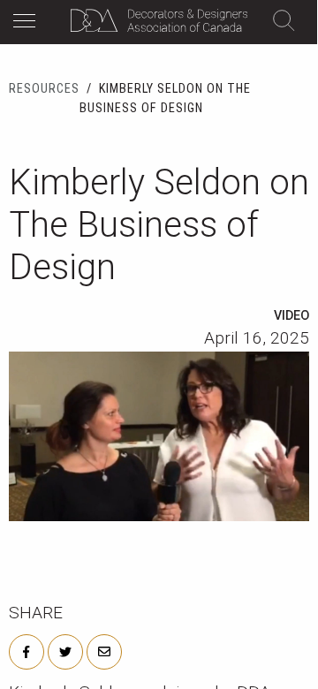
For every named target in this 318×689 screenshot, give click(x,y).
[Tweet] (65, 650)
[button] (28, 22)
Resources (44, 88)
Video (291, 315)
